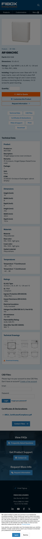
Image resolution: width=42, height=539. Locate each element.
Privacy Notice (26, 524)
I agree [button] (16, 535)
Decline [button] (25, 535)
